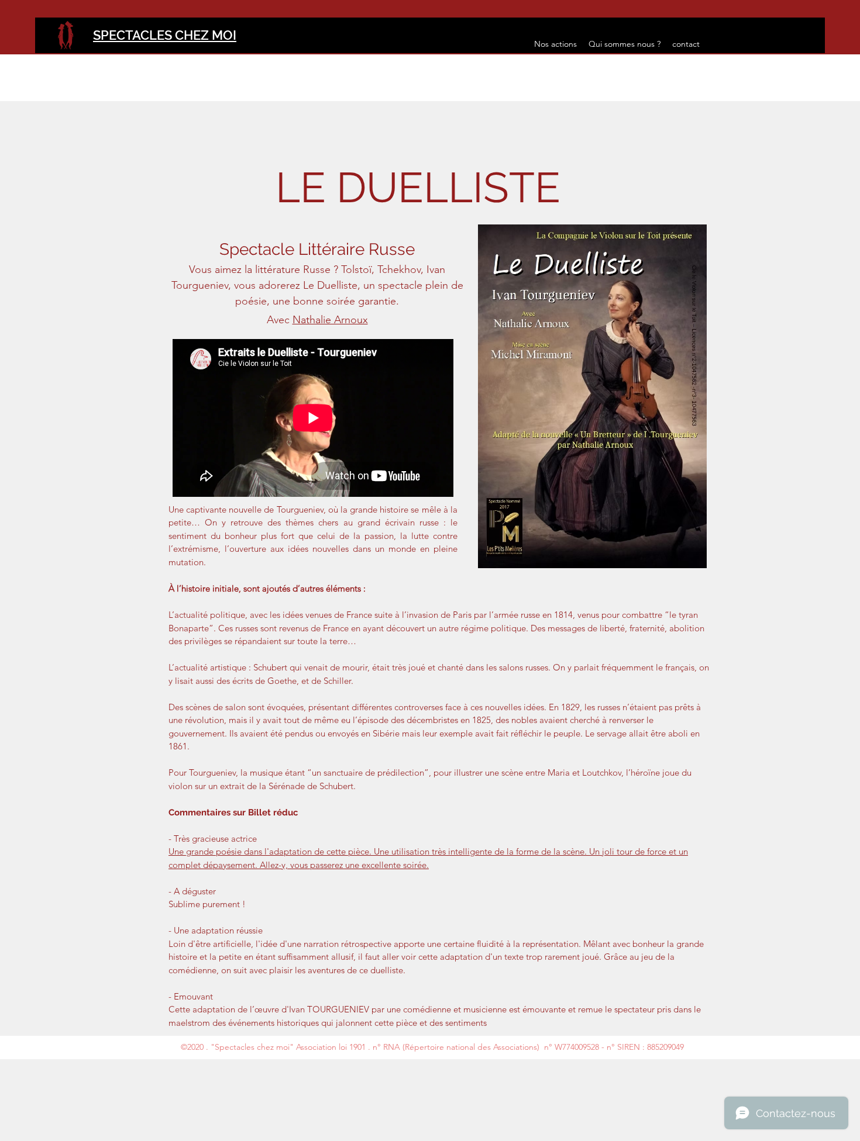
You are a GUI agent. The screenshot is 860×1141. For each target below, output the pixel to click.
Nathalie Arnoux (330, 319)
